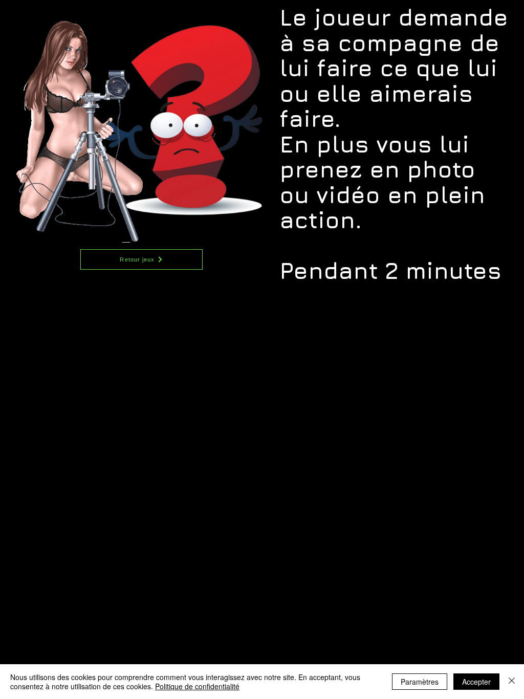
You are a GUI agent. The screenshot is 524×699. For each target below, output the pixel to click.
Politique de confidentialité (197, 686)
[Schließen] (512, 681)
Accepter (476, 681)
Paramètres (420, 681)
